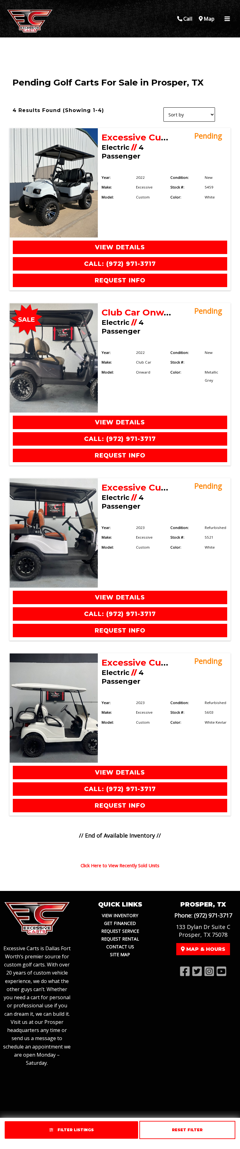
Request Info (120, 280)
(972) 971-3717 (213, 915)
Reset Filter (187, 1129)
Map (208, 18)
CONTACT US (120, 947)
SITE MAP (120, 954)
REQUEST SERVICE (120, 931)
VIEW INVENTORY (120, 915)
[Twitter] (197, 971)
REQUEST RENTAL (120, 939)
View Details (120, 247)
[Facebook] (184, 971)
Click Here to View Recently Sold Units (120, 865)
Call (187, 18)
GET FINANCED (120, 923)
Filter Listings (75, 1129)
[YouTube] (221, 971)
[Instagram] (209, 971)
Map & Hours (205, 949)
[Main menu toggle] (227, 18)
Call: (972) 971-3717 (120, 263)
